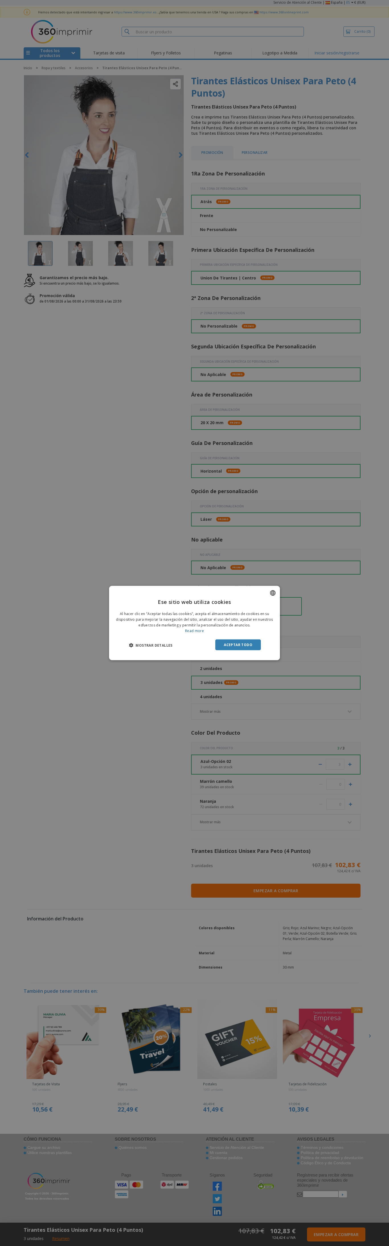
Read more (194, 630)
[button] (151, 645)
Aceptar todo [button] (238, 644)
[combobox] (273, 593)
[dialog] (194, 623)
